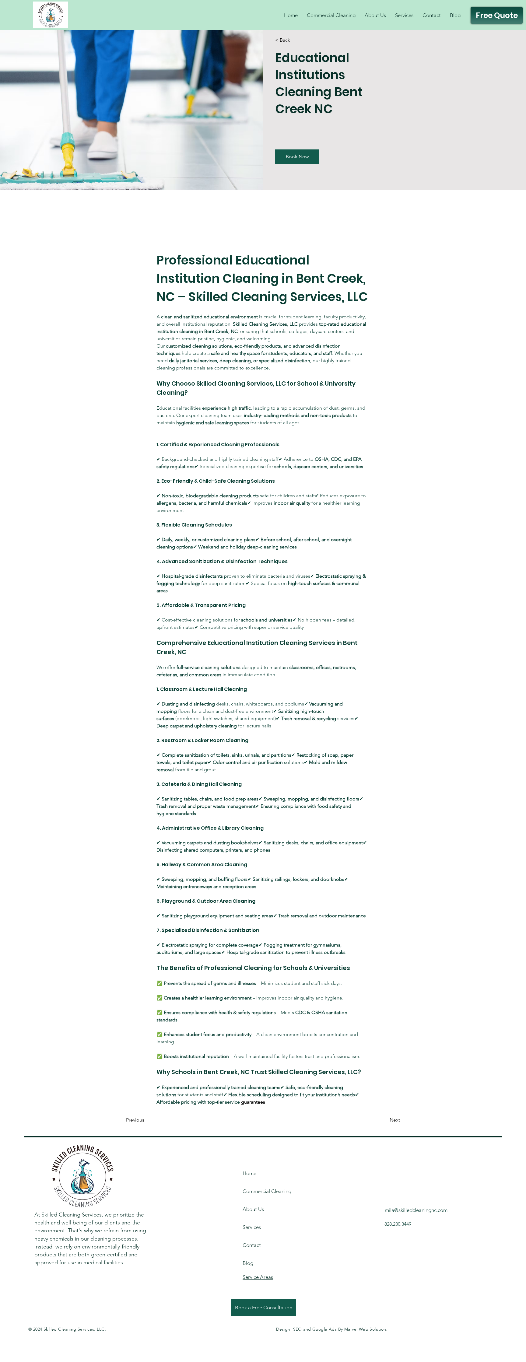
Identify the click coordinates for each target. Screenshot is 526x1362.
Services (252, 1227)
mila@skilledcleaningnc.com (416, 1210)
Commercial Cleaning (259, 1191)
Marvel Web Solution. (365, 1329)
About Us (253, 1209)
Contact (252, 1245)
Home (249, 1173)
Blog (248, 1263)
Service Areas (258, 1277)
